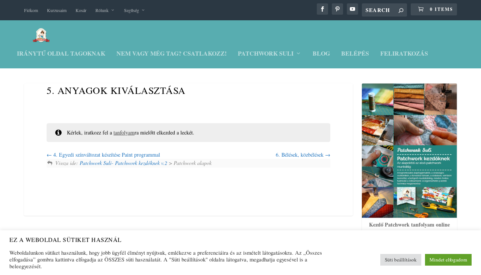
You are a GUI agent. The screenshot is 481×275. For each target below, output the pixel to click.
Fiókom (31, 10)
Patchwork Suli (265, 53)
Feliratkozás (404, 53)
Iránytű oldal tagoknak (61, 53)
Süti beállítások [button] (401, 259)
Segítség (131, 10)
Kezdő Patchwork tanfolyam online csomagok (409, 229)
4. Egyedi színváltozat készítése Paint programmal (106, 154)
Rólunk (102, 10)
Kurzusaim (57, 10)
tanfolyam (124, 132)
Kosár (81, 10)
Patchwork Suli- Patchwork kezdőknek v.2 (123, 162)
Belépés (355, 53)
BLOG (321, 53)
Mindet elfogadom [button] (448, 259)
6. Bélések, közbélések (300, 154)
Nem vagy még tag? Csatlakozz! (171, 53)
